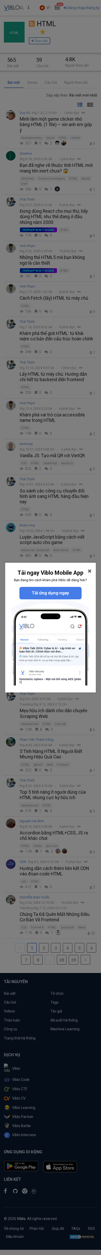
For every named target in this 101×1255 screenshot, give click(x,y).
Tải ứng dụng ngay (50, 592)
